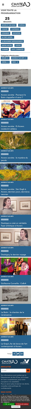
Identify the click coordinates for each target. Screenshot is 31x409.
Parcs (14, 62)
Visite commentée (17, 49)
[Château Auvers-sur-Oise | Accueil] (20, 4)
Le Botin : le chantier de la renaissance (12, 313)
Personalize (15, 406)
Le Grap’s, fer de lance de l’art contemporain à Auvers (14, 345)
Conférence (15, 29)
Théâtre (18, 45)
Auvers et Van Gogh (9, 25)
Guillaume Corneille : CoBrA (13, 283)
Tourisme (5, 49)
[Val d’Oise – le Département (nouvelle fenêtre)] (24, 362)
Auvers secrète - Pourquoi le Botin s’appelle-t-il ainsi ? (13, 96)
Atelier (4, 58)
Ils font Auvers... (7, 37)
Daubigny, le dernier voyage (13, 254)
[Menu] (3, 4)
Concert (5, 29)
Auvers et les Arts (18, 58)
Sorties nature (7, 45)
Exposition (16, 33)
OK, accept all (9, 404)
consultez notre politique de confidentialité (11, 387)
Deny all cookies (22, 404)
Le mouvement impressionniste (12, 41)
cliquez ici (6, 402)
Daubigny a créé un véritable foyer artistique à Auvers (14, 224)
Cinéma (4, 62)
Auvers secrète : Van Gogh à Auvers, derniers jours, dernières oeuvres (15, 192)
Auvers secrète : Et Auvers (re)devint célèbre (12, 127)
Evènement (5, 33)
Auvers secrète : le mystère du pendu (14, 159)
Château (22, 25)
